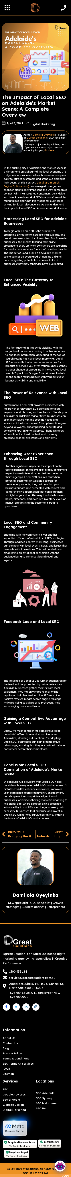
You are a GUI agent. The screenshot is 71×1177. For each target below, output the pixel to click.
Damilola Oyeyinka (44, 134)
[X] (16, 1007)
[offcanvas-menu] (7, 8)
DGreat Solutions (37, 137)
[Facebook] (6, 1007)
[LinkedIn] (26, 1007)
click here (49, 150)
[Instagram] (36, 1007)
